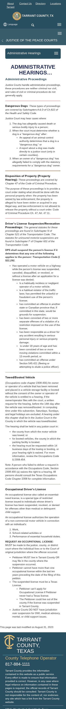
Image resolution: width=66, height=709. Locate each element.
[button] (32, 25)
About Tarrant (10, 5)
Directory (41, 3)
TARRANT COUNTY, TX (37, 15)
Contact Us (25, 3)
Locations (55, 3)
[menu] (59, 24)
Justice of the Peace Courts (31, 40)
